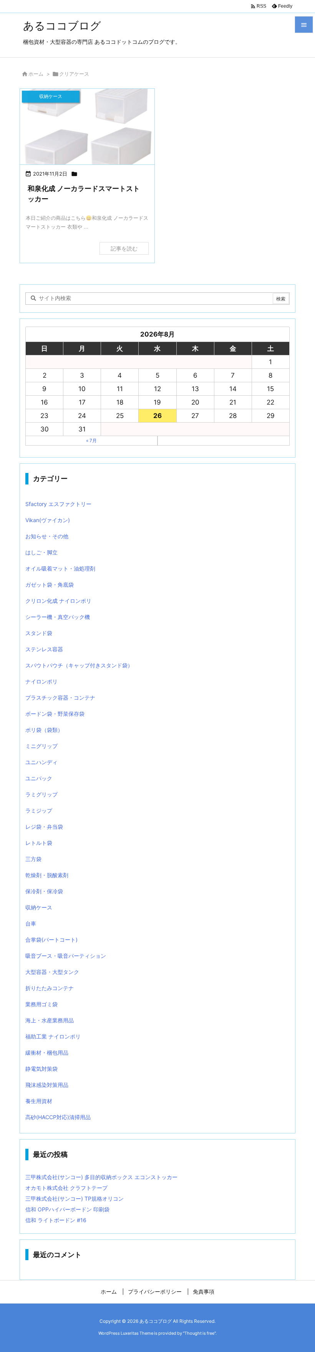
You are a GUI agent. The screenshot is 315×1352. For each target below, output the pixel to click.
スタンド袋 (38, 633)
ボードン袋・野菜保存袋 (55, 713)
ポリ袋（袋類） (44, 730)
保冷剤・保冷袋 (44, 891)
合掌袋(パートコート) (51, 939)
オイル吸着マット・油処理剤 (60, 568)
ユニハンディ (41, 762)
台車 (30, 923)
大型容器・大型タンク (52, 972)
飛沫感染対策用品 (46, 1085)
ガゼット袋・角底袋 (49, 584)
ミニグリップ (41, 746)
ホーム (35, 74)
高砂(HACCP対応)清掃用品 (58, 1117)
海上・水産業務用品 (49, 1020)
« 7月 (91, 440)
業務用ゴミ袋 (41, 1004)
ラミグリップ (41, 794)
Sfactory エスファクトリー (58, 504)
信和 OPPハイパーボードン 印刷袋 (67, 1209)
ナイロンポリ (41, 681)
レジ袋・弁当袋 (44, 826)
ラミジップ (38, 810)
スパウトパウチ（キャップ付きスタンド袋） (79, 665)
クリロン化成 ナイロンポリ (58, 600)
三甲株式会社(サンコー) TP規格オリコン (74, 1198)
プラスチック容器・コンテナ (60, 697)
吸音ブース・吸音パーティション (65, 955)
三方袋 (33, 859)
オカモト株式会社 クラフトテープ (66, 1187)
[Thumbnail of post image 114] (87, 126)
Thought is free (199, 1333)
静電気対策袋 (41, 1068)
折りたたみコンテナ (49, 988)
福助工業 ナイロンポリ (53, 1036)
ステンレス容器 (44, 649)
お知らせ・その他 (46, 536)
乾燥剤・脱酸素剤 (46, 875)
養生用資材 (38, 1101)
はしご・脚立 (41, 552)
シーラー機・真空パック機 (57, 617)
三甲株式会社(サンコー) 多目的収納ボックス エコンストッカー (101, 1177)
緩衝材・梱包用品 (46, 1052)
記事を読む (124, 248)
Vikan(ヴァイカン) (47, 520)
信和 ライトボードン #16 (55, 1220)
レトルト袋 (38, 842)
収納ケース (38, 907)
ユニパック (38, 778)
